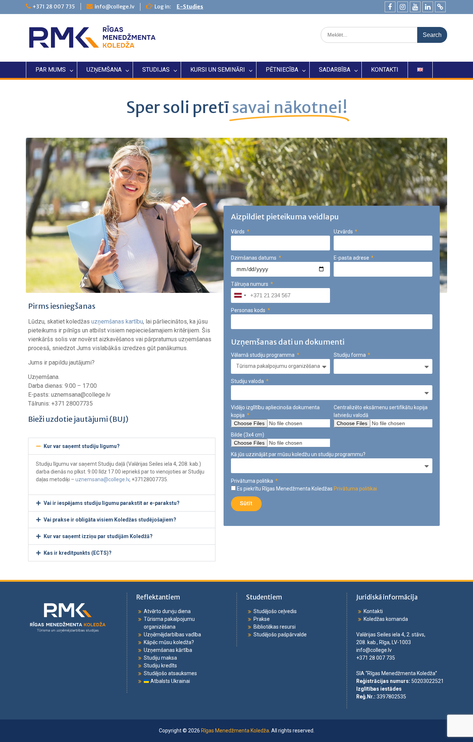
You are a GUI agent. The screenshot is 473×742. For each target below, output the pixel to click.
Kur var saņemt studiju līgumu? (82, 446)
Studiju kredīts (160, 666)
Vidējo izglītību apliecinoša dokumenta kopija (275, 411)
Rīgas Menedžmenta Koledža (235, 731)
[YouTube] (415, 6)
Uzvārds (344, 232)
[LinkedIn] (427, 6)
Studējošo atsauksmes (170, 673)
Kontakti (373, 611)
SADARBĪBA (334, 69)
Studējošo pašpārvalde (280, 634)
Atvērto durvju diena (167, 611)
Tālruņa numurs (250, 284)
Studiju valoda (248, 381)
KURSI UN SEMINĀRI (217, 69)
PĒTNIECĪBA (282, 69)
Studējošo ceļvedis (275, 611)
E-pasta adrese (352, 258)
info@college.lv (115, 6)
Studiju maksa (160, 658)
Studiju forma (350, 355)
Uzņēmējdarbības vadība (172, 634)
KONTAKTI (384, 69)
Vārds (238, 232)
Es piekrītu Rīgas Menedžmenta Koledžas (307, 489)
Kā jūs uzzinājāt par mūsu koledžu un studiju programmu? (298, 454)
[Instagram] (402, 6)
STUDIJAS (156, 69)
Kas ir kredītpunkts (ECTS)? (78, 553)
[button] (121, 446)
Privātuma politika (252, 481)
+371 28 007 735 (54, 6)
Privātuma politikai (355, 489)
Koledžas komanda (386, 619)
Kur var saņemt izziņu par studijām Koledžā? (98, 536)
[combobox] (239, 295)
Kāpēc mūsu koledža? (169, 642)
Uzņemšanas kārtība (168, 650)
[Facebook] (390, 6)
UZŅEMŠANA (104, 69)
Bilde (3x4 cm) (247, 435)
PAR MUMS (50, 69)
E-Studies (190, 6)
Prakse (261, 619)
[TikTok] (440, 6)
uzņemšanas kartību (117, 321)
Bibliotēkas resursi (274, 627)
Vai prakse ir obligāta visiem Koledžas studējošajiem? (110, 520)
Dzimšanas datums (254, 258)
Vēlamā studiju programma (263, 355)
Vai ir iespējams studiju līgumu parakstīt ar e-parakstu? (112, 503)
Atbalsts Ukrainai (169, 681)
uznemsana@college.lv (102, 479)
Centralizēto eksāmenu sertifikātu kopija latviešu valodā (381, 411)
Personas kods (248, 310)
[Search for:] (384, 35)
